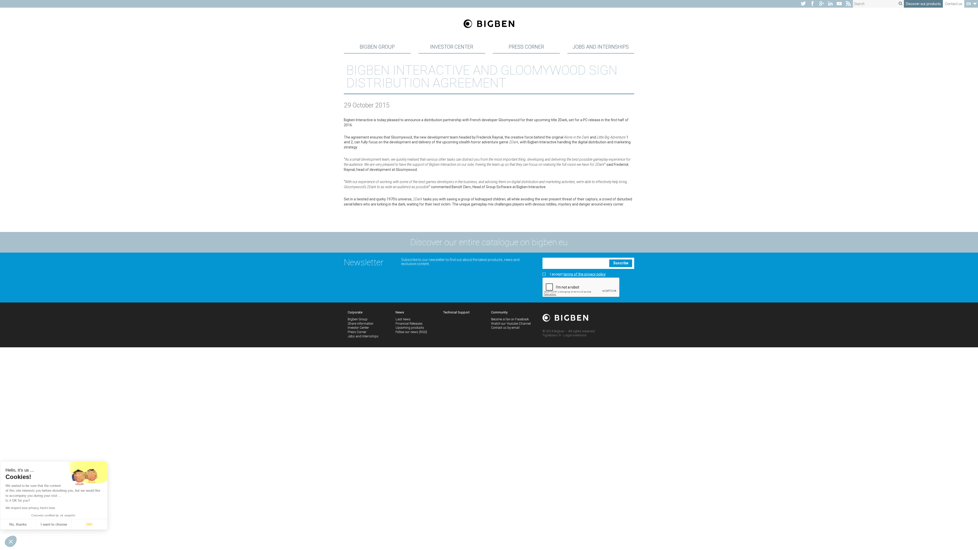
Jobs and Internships (601, 47)
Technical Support (456, 312)
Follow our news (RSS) (411, 332)
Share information (360, 323)
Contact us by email (505, 327)
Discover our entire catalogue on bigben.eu (489, 242)
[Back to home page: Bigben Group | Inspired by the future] (489, 24)
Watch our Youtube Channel (511, 323)
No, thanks (23, 524)
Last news (403, 319)
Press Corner (526, 47)
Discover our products (923, 4)
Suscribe (620, 263)
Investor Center (451, 47)
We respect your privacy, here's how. (35, 508)
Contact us (953, 4)
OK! (94, 524)
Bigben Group (377, 47)
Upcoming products (410, 327)
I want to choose (58, 524)
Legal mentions (575, 335)
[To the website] (803, 4)
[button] (11, 541)
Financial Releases (409, 323)
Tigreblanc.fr (551, 335)
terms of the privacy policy (584, 274)
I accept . (578, 274)
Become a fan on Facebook (510, 319)
